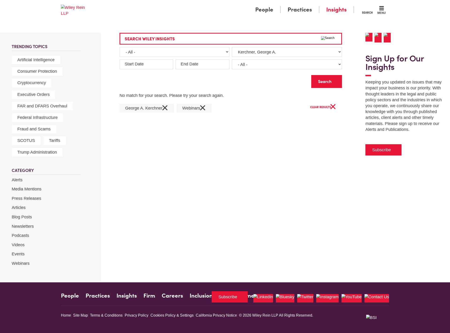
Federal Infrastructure (37, 117)
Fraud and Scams (34, 129)
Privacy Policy (136, 315)
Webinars (21, 263)
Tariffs (54, 140)
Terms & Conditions (106, 315)
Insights (336, 9)
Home (66, 315)
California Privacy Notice (216, 315)
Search (367, 12)
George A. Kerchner (146, 108)
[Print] (379, 37)
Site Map (80, 315)
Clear (300, 80)
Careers (172, 296)
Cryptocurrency (31, 82)
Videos (18, 244)
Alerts (17, 180)
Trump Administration (37, 152)
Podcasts (20, 235)
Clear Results (323, 107)
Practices (300, 9)
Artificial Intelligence (36, 59)
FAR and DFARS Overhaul (42, 106)
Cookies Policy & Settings (172, 315)
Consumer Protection (37, 71)
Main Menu (211, 5)
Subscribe (381, 150)
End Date (189, 64)
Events (18, 254)
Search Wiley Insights (150, 39)
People (264, 9)
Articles (19, 207)
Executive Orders (33, 94)
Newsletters (23, 226)
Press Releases (26, 198)
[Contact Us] (376, 298)
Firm (149, 296)
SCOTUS (26, 140)
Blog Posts (22, 217)
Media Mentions (26, 189)
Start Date (134, 64)
